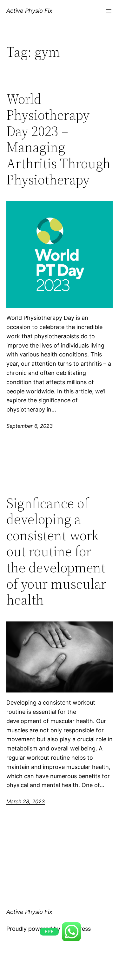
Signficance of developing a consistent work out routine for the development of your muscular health (56, 551)
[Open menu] (109, 11)
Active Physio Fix (29, 10)
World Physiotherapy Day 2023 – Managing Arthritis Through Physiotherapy (58, 139)
